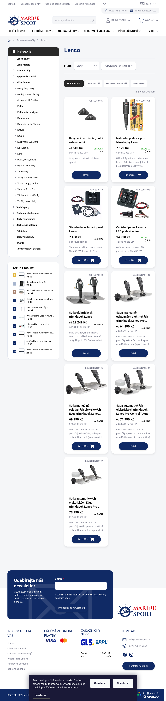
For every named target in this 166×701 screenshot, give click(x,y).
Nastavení (41, 695)
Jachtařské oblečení (27, 225)
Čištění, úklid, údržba (27, 100)
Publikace (22, 231)
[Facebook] (124, 654)
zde (76, 687)
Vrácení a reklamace (85, 4)
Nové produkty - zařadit (29, 248)
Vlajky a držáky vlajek (28, 177)
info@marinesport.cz (139, 639)
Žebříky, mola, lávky (27, 201)
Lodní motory (23, 64)
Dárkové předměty (26, 219)
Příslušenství (23, 82)
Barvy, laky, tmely (25, 88)
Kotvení (21, 130)
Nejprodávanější (116, 83)
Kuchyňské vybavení (27, 142)
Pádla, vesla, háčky (26, 159)
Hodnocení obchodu (17, 663)
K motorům (23, 118)
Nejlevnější (74, 83)
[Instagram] (131, 654)
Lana (20, 154)
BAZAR (20, 242)
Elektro (20, 106)
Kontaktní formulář (138, 666)
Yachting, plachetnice (28, 213)
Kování (20, 136)
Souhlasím (123, 683)
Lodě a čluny (23, 58)
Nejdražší (94, 83)
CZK (148, 3)
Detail (86, 175)
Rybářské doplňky (26, 165)
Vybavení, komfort (26, 189)
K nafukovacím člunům (28, 124)
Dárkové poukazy (25, 237)
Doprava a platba (16, 669)
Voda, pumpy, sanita (27, 183)
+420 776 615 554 (138, 646)
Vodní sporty (23, 207)
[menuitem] (18, 31)
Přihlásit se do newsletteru (71, 608)
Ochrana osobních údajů (57, 4)
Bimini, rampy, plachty (28, 94)
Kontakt (11, 4)
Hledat (92, 20)
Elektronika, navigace (28, 112)
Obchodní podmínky (30, 4)
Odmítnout (100, 683)
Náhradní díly (23, 70)
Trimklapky (22, 171)
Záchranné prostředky (28, 195)
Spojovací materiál (26, 76)
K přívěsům (23, 148)
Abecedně (139, 83)
